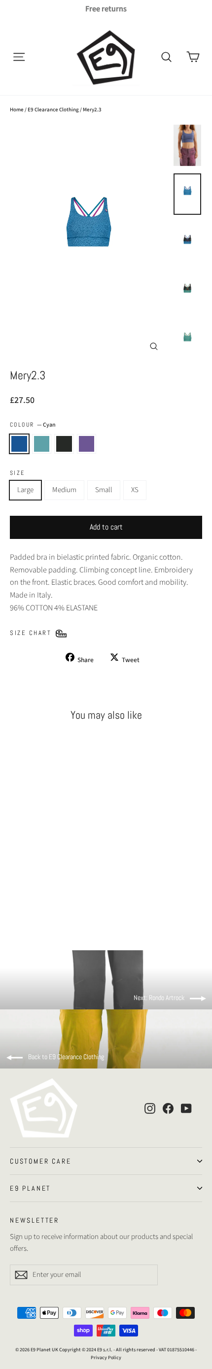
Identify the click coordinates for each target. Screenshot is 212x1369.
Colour (33, 425)
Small (103, 490)
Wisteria (86, 443)
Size (17, 473)
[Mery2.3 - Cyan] (15, 902)
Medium (64, 490)
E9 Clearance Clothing (53, 109)
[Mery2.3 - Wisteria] (47, 902)
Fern (42, 443)
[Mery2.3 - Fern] (26, 902)
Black (64, 443)
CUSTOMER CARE (40, 1161)
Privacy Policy (106, 1357)
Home (17, 109)
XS (135, 490)
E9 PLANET (30, 1188)
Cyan (19, 443)
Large (25, 490)
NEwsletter (34, 1220)
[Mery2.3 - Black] (37, 902)
